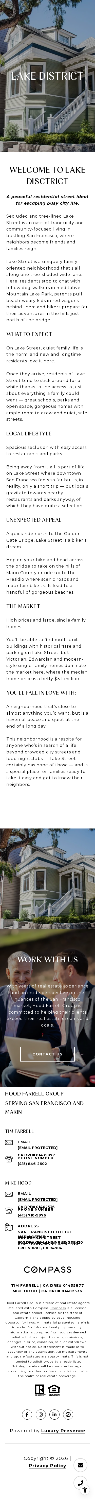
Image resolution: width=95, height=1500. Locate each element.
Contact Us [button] (47, 1054)
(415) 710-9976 (32, 1215)
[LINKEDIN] (54, 1414)
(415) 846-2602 (32, 1163)
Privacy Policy (47, 1466)
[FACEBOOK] (27, 1414)
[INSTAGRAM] (41, 1414)
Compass (58, 1308)
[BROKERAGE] (68, 1414)
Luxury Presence (63, 1431)
